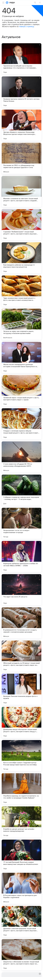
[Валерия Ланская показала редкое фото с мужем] (21, 689)
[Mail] (7, 2)
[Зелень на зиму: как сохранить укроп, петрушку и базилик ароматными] (21, 324)
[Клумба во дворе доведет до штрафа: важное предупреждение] (21, 822)
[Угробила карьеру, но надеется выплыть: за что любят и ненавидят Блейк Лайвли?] (21, 788)
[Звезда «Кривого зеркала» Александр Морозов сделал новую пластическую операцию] (21, 125)
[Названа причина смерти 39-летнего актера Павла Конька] (21, 92)
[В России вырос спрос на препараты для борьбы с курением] (21, 888)
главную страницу (26, 26)
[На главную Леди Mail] (11, 2)
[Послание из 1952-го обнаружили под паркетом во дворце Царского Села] (21, 158)
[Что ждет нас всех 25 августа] (21, 589)
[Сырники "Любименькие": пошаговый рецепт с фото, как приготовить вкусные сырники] (21, 224)
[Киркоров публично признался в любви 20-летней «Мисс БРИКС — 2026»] (21, 556)
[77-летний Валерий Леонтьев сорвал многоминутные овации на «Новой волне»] (21, 855)
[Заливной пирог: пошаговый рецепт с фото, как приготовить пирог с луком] (21, 390)
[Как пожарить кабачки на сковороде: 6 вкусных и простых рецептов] (21, 257)
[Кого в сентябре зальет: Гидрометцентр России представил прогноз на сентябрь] (21, 755)
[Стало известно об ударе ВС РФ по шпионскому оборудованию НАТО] (21, 457)
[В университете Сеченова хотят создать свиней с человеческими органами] (21, 622)
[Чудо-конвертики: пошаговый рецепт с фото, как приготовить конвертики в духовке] (21, 291)
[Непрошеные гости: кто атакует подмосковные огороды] (21, 523)
